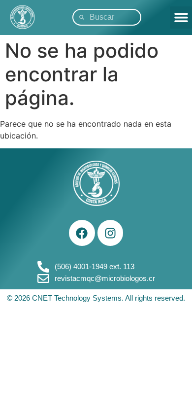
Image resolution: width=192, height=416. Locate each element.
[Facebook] (82, 233)
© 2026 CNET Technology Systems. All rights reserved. (96, 298)
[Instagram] (110, 233)
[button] (181, 17)
